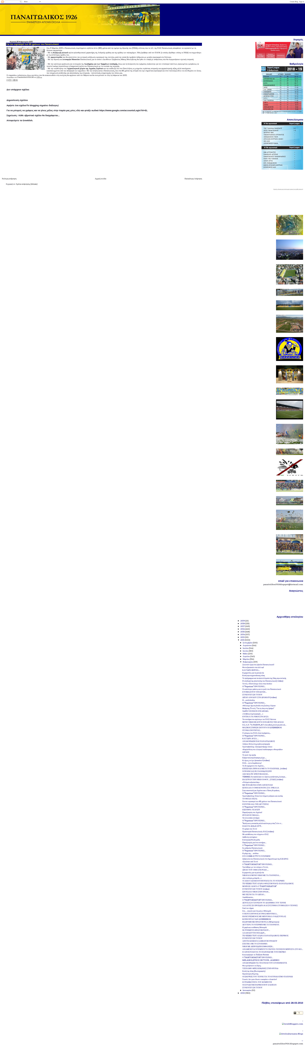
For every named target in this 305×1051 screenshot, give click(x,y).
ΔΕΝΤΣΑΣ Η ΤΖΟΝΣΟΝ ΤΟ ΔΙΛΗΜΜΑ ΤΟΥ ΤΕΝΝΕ (264, 903)
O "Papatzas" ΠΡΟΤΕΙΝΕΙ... (254, 686)
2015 (242, 632)
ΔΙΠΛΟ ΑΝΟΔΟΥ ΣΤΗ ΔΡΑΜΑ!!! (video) (259, 697)
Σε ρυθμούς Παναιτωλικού (252, 848)
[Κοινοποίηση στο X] (12, 80)
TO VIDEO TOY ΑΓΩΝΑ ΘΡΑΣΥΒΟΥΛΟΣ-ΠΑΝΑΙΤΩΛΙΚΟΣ (268, 883)
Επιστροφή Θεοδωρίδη (251, 840)
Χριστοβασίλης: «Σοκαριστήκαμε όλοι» (257, 747)
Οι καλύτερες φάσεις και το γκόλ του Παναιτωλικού (261, 689)
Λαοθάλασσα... (248, 897)
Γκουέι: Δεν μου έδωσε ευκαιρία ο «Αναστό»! (259, 979)
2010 (242, 993)
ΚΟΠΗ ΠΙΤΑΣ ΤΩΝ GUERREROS (256, 919)
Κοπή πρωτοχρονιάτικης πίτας (253, 675)
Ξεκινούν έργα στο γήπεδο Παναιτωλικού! (258, 664)
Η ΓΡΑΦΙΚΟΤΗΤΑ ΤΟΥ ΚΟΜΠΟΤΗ (257, 982)
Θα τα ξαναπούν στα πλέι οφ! (253, 667)
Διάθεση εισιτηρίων (249, 837)
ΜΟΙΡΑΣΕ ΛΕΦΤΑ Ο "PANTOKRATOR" (259, 886)
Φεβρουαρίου (248, 662)
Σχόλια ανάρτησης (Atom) (27, 184)
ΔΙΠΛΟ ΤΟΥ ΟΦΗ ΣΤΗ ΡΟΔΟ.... (255, 870)
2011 (242, 640)
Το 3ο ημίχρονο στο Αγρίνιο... (253, 766)
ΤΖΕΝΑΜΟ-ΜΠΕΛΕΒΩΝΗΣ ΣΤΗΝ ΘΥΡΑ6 (260, 968)
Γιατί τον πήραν (248, 908)
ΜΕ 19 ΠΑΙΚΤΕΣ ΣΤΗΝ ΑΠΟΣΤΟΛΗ (257, 785)
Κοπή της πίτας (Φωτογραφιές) (253, 971)
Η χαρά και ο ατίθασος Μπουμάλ (254, 927)
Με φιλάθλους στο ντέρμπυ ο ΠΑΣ (255, 834)
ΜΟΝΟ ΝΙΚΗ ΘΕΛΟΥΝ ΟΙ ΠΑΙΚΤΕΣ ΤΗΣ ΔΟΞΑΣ (263, 722)
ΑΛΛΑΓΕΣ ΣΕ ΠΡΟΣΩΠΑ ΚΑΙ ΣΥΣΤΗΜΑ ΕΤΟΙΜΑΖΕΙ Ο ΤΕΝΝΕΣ (270, 905)
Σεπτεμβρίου (248, 643)
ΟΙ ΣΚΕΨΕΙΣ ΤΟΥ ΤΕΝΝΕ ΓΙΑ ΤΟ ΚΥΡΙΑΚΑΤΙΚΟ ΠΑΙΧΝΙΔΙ (267, 976)
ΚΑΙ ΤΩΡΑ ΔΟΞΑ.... (250, 738)
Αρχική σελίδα (100, 179)
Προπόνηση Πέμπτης (250, 974)
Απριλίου (246, 656)
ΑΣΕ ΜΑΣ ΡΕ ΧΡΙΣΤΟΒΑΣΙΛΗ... (255, 774)
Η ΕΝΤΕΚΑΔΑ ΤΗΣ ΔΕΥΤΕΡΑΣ (255, 804)
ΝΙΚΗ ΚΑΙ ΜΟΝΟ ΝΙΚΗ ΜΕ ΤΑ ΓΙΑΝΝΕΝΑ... (261, 875)
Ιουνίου (246, 651)
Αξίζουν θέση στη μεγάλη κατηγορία (256, 744)
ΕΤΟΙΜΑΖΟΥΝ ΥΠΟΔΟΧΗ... (254, 692)
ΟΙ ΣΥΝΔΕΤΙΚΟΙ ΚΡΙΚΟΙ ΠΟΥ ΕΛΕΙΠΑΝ (259, 985)
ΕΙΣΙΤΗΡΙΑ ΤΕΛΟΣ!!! (251, 810)
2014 (242, 634)
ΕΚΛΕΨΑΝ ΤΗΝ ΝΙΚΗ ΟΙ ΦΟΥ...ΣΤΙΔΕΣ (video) (262, 779)
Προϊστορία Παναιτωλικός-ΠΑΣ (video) (258, 831)
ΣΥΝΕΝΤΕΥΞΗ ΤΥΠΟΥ (252, 695)
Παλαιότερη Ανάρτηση (193, 179)
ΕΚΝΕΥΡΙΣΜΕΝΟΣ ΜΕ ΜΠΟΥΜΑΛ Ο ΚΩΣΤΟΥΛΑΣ (264, 916)
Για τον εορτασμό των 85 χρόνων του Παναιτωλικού (262, 801)
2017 (242, 626)
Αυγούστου (247, 645)
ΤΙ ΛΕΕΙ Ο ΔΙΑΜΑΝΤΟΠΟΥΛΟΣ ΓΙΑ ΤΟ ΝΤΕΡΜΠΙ (263, 881)
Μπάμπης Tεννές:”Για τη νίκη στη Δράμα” (258, 708)
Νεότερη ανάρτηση (9, 179)
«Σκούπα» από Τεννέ (250, 861)
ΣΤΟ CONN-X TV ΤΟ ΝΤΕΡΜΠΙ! (256, 856)
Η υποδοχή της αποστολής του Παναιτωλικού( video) (262, 681)
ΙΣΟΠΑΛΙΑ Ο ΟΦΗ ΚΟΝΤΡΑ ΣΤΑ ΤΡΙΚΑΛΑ (260, 788)
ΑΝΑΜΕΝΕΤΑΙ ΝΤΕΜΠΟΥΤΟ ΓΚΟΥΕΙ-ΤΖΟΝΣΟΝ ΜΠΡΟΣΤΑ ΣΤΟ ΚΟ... (272, 949)
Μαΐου (245, 654)
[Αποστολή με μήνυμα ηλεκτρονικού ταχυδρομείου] (7, 80)
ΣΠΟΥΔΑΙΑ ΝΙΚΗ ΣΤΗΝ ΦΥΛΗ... (256, 892)
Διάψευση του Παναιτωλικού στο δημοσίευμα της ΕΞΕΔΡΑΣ (265, 859)
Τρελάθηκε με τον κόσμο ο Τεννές (255, 867)
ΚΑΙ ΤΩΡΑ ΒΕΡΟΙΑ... (251, 670)
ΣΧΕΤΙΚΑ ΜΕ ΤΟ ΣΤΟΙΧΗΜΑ (254, 944)
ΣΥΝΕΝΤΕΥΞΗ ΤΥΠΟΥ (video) (255, 889)
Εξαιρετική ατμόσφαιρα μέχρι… (254, 758)
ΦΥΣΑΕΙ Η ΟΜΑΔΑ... (251, 815)
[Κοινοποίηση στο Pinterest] (16, 80)
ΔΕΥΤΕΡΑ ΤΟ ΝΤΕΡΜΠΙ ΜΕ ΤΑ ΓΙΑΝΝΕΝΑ (260, 924)
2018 (242, 623)
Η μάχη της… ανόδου (250, 853)
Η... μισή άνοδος (248, 700)
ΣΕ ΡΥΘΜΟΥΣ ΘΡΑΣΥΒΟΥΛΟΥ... (256, 930)
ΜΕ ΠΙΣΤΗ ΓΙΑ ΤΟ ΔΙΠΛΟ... (253, 894)
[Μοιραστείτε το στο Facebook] (14, 80)
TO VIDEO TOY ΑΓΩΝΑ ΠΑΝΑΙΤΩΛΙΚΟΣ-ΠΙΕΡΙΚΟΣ (265, 935)
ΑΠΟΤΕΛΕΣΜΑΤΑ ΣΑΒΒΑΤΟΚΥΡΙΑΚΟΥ (259, 941)
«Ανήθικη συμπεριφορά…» (252, 714)
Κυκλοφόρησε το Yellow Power (255, 955)
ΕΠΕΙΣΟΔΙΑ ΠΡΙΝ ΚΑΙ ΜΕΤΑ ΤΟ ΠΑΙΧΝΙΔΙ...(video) (264, 768)
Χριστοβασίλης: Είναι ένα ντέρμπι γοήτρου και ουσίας (262, 796)
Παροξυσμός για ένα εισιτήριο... (254, 842)
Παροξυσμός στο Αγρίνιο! (252, 812)
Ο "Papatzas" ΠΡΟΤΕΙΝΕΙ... (254, 845)
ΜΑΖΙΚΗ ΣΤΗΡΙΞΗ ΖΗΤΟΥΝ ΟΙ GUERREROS (262, 727)
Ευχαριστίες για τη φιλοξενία (253, 673)
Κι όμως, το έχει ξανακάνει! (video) (256, 760)
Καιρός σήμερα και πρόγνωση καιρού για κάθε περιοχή (288, 189)
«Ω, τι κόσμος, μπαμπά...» (252, 878)
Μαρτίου (246, 659)
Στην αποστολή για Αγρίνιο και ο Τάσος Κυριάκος (261, 790)
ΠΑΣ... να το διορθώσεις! (252, 763)
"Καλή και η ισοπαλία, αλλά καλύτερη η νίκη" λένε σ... (262, 823)
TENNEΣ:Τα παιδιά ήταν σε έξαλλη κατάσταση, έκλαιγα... (264, 777)
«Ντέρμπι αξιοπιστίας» (251, 782)
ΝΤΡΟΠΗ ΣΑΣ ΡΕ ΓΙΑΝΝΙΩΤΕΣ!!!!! (257, 771)
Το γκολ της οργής (249, 755)
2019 (242, 621)
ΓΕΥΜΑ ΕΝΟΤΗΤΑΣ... (251, 730)
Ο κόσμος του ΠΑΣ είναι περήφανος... (256, 733)
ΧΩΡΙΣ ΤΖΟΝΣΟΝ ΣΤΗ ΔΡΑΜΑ (255, 711)
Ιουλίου (246, 648)
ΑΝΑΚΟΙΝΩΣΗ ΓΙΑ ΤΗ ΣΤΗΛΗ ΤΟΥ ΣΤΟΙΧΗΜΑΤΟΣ (264, 963)
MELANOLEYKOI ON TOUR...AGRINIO (260, 960)
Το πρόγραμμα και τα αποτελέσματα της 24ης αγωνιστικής (264, 678)
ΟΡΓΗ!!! (245, 752)
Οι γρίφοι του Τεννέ (249, 829)
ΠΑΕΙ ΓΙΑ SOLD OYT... (252, 826)
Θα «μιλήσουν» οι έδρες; (251, 965)
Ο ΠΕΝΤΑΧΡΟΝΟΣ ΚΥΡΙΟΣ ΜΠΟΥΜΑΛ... (260, 914)
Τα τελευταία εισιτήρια (250, 818)
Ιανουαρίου (247, 990)
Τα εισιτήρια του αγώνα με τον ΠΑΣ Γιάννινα (259, 719)
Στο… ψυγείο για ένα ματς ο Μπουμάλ (256, 911)
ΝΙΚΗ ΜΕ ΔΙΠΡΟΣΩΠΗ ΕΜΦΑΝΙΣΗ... (258, 946)
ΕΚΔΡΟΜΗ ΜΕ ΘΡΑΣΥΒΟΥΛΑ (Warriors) (260, 922)
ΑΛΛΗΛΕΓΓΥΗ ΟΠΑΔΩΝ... (254, 933)
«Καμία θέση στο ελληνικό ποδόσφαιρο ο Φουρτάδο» (262, 749)
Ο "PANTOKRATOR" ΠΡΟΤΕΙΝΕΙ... (257, 864)
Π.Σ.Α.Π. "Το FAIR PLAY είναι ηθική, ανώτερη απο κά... (264, 725)
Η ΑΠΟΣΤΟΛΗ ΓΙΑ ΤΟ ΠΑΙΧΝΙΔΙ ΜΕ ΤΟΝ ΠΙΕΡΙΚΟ (264, 952)
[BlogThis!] (10, 80)
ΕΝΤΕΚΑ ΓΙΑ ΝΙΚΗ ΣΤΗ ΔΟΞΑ (255, 716)
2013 (242, 637)
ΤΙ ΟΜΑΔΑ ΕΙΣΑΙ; (249, 799)
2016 (242, 629)
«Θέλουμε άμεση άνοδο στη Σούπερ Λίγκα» (259, 705)
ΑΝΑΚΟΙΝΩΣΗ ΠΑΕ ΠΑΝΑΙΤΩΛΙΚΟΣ (258, 741)
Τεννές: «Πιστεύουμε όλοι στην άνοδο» (257, 684)
